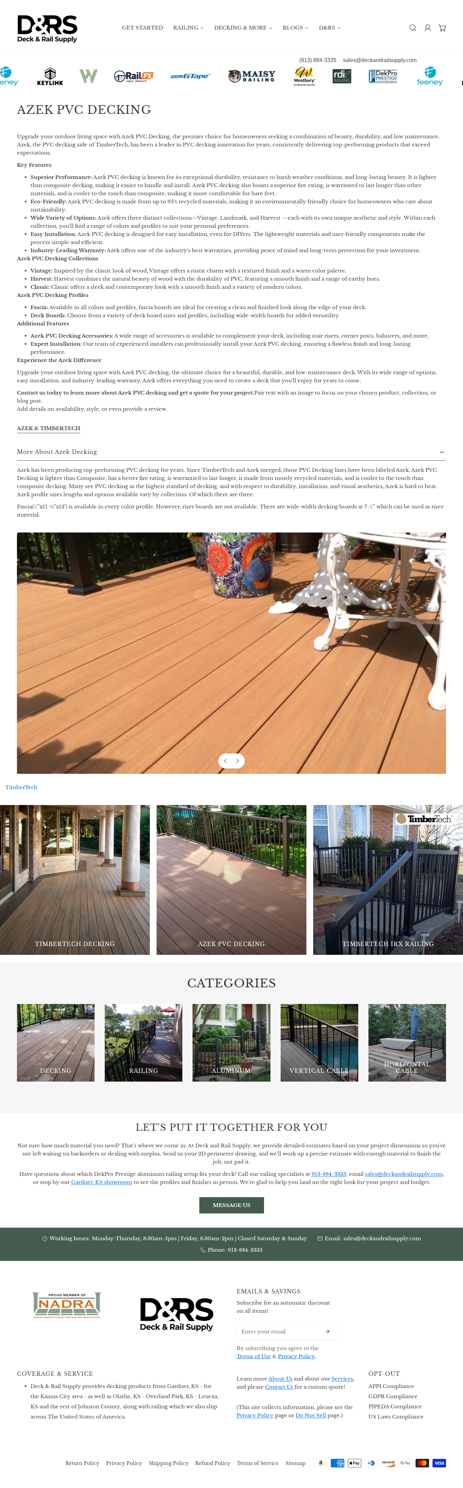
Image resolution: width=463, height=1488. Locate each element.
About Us (280, 1378)
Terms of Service (258, 1463)
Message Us (231, 1205)
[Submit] (327, 1331)
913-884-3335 (245, 1250)
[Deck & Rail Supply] (47, 28)
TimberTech (21, 787)
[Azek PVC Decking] (231, 880)
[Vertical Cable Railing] (319, 1043)
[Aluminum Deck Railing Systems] (231, 1043)
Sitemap (295, 1463)
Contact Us (280, 1387)
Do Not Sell (311, 1415)
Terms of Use (254, 1356)
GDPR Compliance (393, 1396)
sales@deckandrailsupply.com (382, 1238)
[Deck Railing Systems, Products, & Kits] (143, 1043)
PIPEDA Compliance (395, 1406)
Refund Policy (212, 1463)
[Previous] (225, 760)
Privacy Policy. (297, 1356)
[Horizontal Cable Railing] (407, 1043)
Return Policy (82, 1463)
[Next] (237, 760)
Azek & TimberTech (48, 428)
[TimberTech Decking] (75, 880)
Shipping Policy (168, 1463)
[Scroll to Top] (451, 1452)
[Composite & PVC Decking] (56, 1043)
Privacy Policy (255, 1415)
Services (342, 1378)
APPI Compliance (391, 1386)
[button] (442, 27)
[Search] (412, 27)
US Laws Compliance (396, 1416)
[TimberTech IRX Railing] (388, 880)
